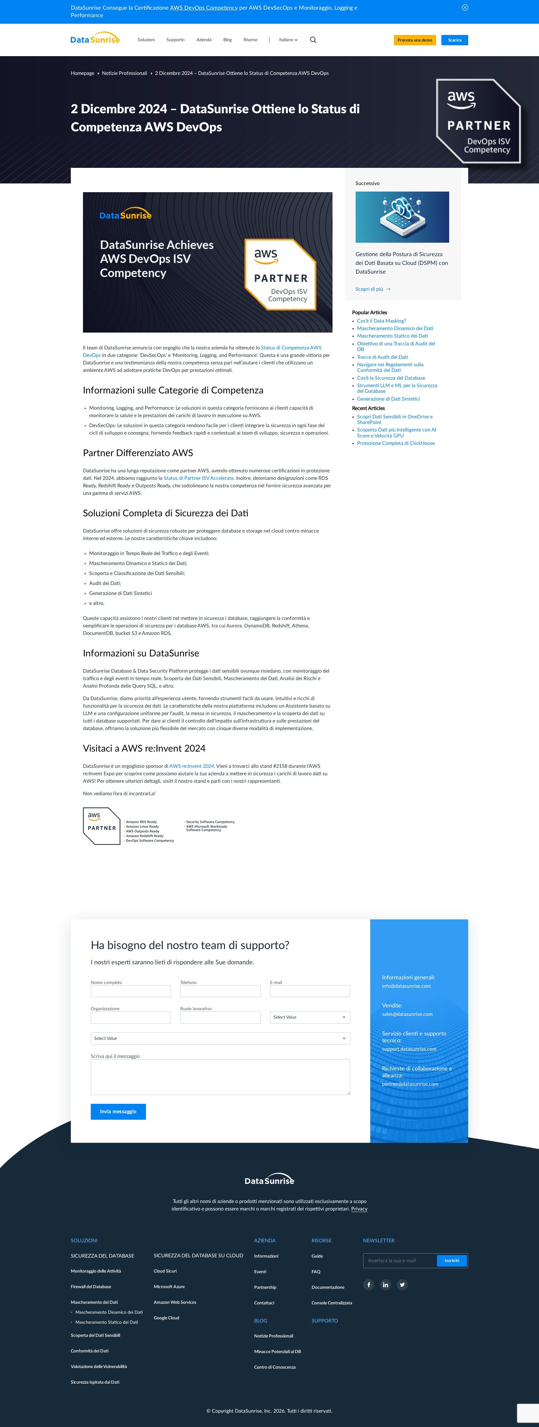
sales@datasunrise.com (407, 1014)
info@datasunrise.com (406, 986)
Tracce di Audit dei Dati (382, 357)
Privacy (359, 1208)
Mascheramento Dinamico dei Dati (395, 328)
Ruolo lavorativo (196, 1009)
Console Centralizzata (332, 1303)
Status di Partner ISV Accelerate (199, 478)
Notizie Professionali (124, 73)
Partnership (265, 1287)
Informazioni (266, 1256)
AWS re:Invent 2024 (191, 766)
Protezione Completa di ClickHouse (396, 443)
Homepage (82, 73)
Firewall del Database (91, 1287)
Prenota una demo (415, 40)
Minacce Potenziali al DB (277, 1352)
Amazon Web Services (175, 1302)
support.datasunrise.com (409, 1049)
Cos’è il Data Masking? (381, 321)
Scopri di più (369, 289)
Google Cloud (166, 1318)
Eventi (260, 1272)
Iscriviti (452, 1261)
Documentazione (328, 1287)
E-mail (276, 983)
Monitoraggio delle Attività (96, 1271)
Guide (317, 1256)
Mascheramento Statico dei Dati (392, 336)
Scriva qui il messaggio (115, 1056)
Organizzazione (105, 1009)
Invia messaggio (118, 1111)
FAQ (316, 1272)
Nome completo (106, 983)
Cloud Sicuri (165, 1271)
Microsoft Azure (169, 1287)
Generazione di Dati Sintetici (388, 399)
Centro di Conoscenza (275, 1367)
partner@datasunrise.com (410, 1084)
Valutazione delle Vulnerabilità (99, 1367)
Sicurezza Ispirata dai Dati (95, 1382)
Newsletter (379, 1240)
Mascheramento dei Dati (94, 1302)
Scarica (455, 40)
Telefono (188, 983)
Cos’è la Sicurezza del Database (391, 378)
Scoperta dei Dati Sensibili (95, 1335)
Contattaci (264, 1303)
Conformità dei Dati (90, 1351)
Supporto (176, 40)
